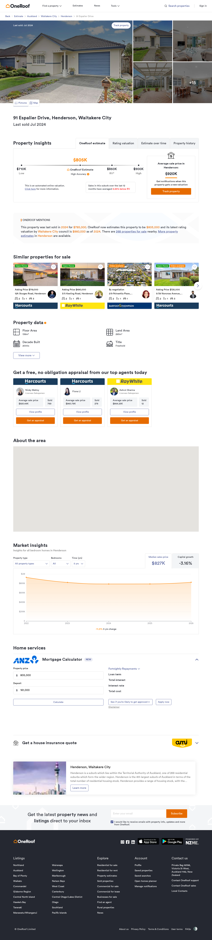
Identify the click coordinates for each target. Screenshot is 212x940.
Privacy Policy (138, 929)
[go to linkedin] (133, 842)
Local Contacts (179, 891)
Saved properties (143, 870)
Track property (121, 25)
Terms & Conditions (158, 929)
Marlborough (59, 876)
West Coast (58, 886)
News (97, 6)
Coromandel (19, 886)
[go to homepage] (17, 6)
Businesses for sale (107, 897)
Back (7, 16)
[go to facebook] (128, 842)
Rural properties (105, 907)
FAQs (188, 929)
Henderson (66, 16)
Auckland (32, 16)
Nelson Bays (58, 881)
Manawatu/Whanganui (25, 913)
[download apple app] (148, 842)
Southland (57, 907)
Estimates (78, 6)
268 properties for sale (131, 231)
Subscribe (177, 813)
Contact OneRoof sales (184, 886)
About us (124, 929)
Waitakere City (49, 16)
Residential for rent (107, 870)
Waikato (17, 881)
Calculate (58, 702)
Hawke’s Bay (19, 902)
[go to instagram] (122, 842)
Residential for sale (107, 865)
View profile (35, 412)
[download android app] (172, 842)
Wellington (58, 870)
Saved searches (143, 876)
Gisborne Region (22, 892)
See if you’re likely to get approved (129, 702)
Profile (138, 865)
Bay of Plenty (20, 876)
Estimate (18, 16)
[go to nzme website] (192, 842)
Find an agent (104, 902)
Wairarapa (57, 865)
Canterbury (58, 892)
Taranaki (17, 907)
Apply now (163, 702)
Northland (18, 865)
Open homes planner (146, 881)
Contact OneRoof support (185, 880)
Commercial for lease (108, 892)
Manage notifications (146, 886)
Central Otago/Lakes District (67, 897)
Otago (55, 902)
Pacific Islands (59, 913)
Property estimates (107, 876)
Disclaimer (114, 707)
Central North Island (24, 897)
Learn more (79, 788)
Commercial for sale (108, 886)
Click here (30, 189)
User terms (177, 929)
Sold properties (105, 881)
